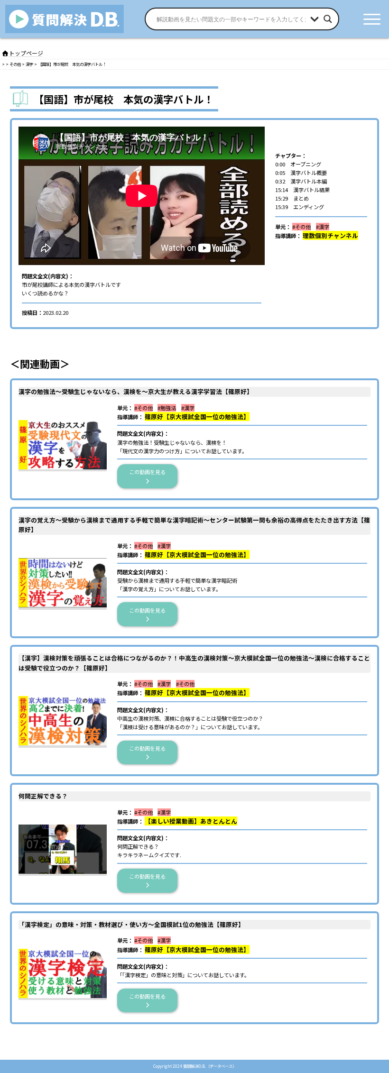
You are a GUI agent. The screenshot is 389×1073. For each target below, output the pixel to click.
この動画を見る (150, 472)
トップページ (26, 53)
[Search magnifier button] (327, 19)
